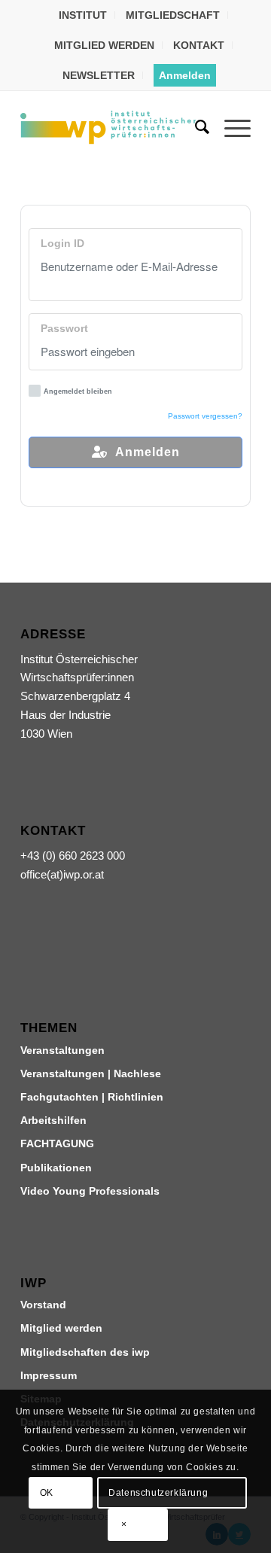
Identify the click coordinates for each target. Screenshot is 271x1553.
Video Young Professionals (90, 1191)
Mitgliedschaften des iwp (85, 1352)
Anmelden (185, 75)
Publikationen (56, 1168)
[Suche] (194, 127)
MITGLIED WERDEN (104, 45)
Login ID (62, 243)
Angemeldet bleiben (78, 391)
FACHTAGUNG (57, 1143)
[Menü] (230, 127)
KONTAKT (198, 45)
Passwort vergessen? (205, 416)
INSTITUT (83, 15)
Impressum (48, 1375)
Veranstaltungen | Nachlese (90, 1073)
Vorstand (43, 1305)
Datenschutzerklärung (158, 1493)
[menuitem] (83, 15)
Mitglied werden (61, 1328)
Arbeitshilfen (53, 1120)
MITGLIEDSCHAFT (173, 15)
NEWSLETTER (98, 75)
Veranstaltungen (62, 1050)
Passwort (64, 328)
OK (46, 1493)
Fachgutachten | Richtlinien (91, 1097)
